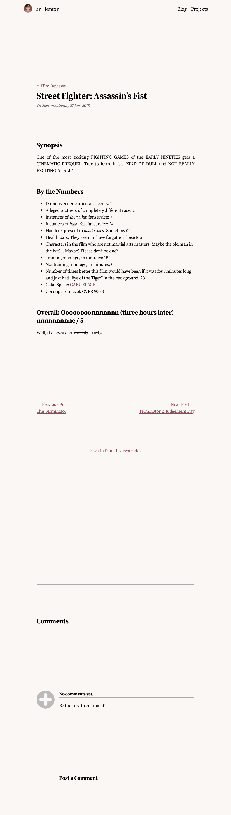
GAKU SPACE (82, 284)
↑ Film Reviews (51, 86)
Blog (182, 9)
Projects (199, 9)
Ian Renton (46, 9)
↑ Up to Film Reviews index (115, 450)
